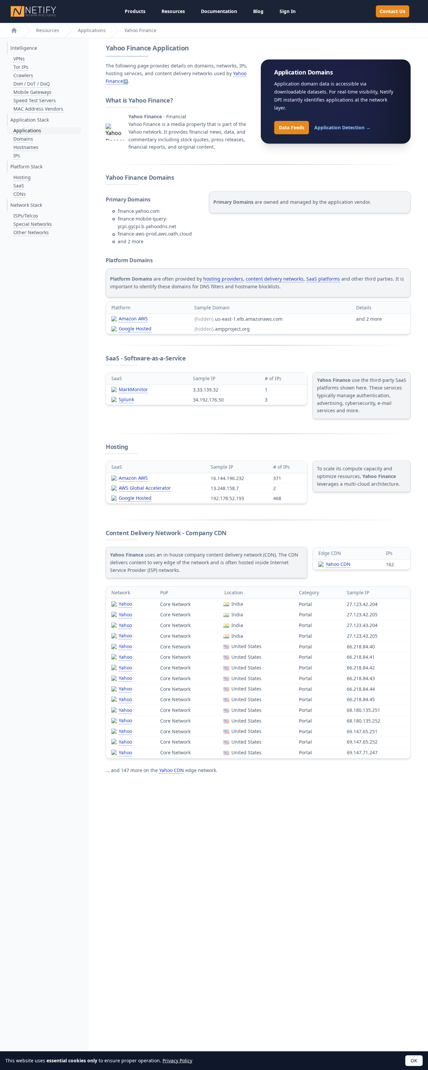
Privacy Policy (177, 1060)
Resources (173, 11)
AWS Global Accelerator (145, 488)
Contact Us (392, 11)
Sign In (288, 11)
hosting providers (223, 279)
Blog (258, 11)
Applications (92, 30)
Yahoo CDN (338, 564)
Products (135, 11)
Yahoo (125, 604)
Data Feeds (291, 127)
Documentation (219, 11)
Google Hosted (135, 328)
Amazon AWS (133, 318)
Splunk (126, 399)
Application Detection (342, 127)
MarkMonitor (133, 389)
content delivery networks (275, 279)
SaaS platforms (323, 279)
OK (414, 1060)
